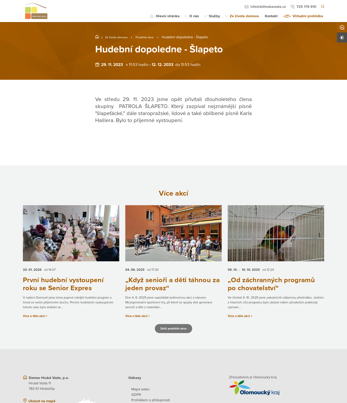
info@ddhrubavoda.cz (267, 6)
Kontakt (271, 16)
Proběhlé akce (152, 37)
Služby (214, 16)
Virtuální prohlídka (308, 16)
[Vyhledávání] (322, 7)
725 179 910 (306, 6)
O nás (194, 16)
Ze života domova (244, 16)
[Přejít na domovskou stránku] (35, 11)
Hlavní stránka (168, 16)
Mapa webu (140, 397)
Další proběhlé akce (173, 337)
